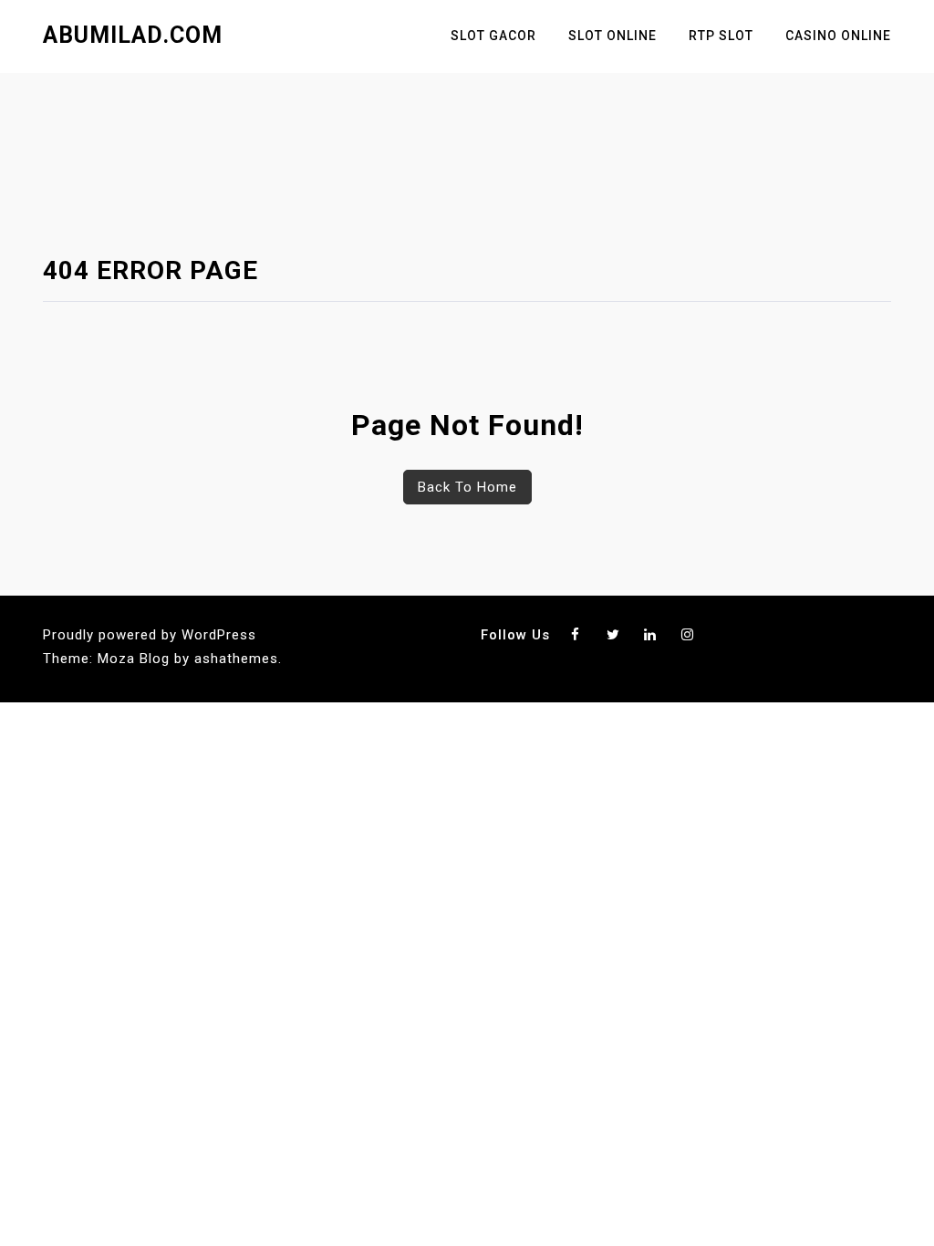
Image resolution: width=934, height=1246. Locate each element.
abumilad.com (133, 35)
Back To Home (467, 487)
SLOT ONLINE (612, 35)
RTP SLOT (721, 35)
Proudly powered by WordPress (149, 635)
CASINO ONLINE (838, 35)
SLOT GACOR (493, 35)
